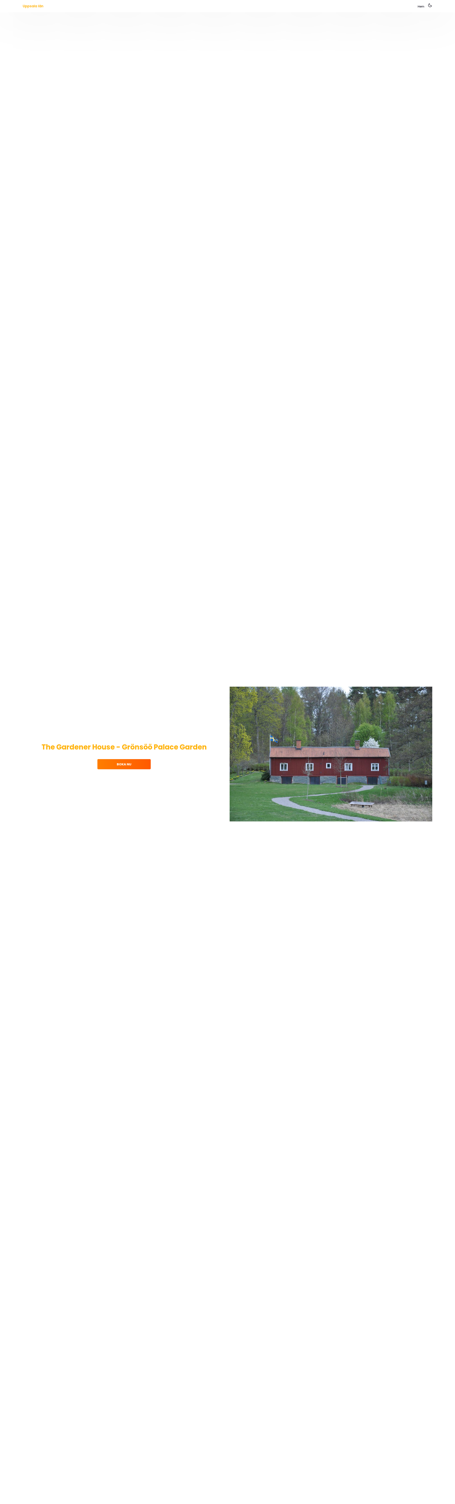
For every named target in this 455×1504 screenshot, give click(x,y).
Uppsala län (33, 6)
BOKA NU (124, 764)
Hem (421, 6)
